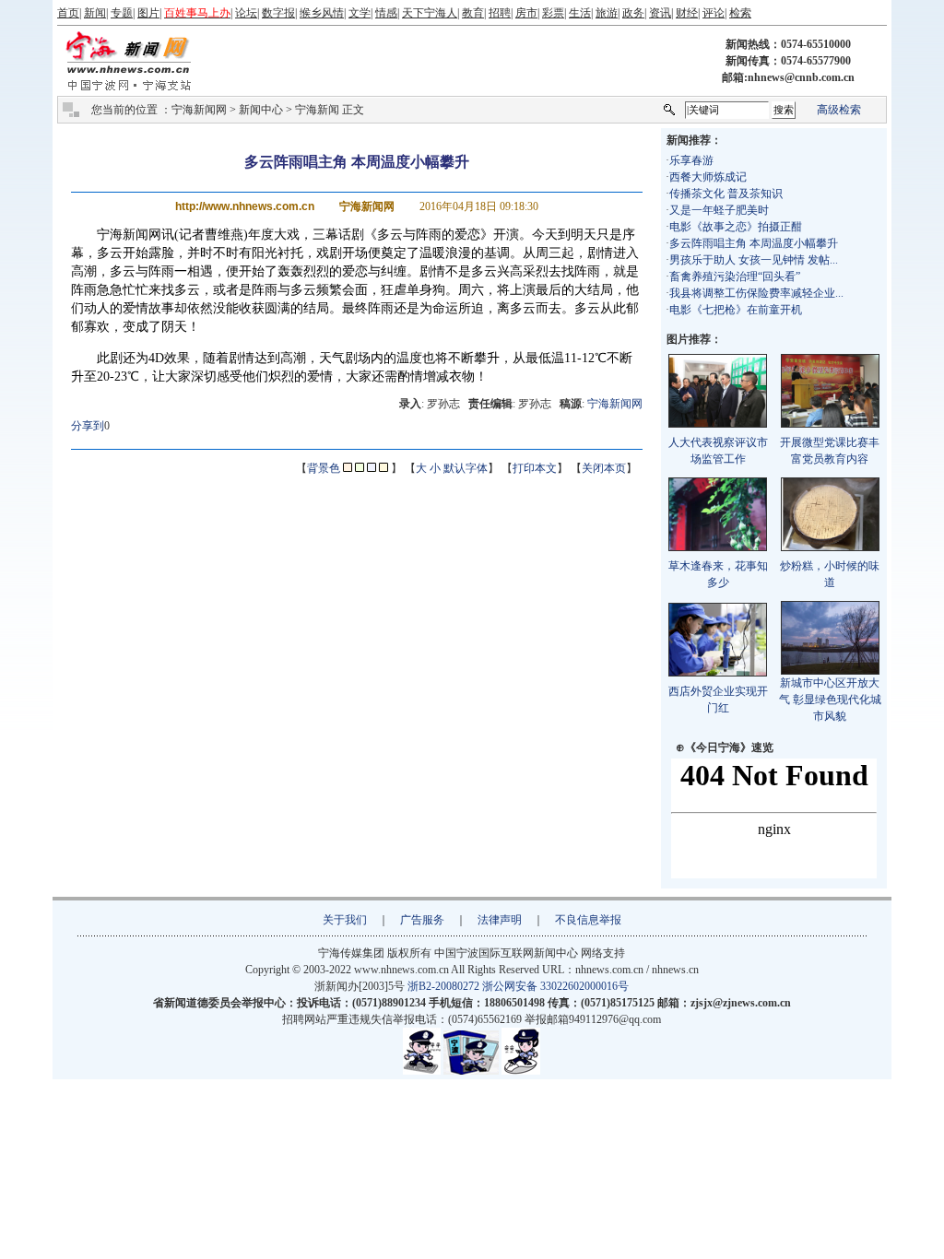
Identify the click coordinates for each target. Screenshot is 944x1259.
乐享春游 (691, 160)
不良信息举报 (588, 919)
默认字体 (465, 468)
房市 (526, 12)
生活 (580, 12)
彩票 (553, 12)
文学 (359, 12)
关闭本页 (604, 468)
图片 (148, 12)
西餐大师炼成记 (708, 177)
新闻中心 (261, 109)
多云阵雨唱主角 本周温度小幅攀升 (753, 243)
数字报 (278, 12)
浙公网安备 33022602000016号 (555, 986)
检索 (740, 12)
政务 (633, 12)
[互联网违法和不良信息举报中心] (471, 1071)
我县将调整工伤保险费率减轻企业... (756, 293)
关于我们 (345, 919)
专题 (122, 12)
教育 (473, 12)
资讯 (660, 12)
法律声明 (500, 919)
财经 (687, 12)
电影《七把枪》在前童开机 (735, 309)
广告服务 (422, 919)
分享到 (87, 425)
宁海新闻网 (199, 109)
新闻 (95, 12)
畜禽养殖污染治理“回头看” (734, 276)
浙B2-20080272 (443, 986)
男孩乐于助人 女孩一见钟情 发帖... (753, 259)
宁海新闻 (317, 109)
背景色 (323, 468)
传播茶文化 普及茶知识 (726, 193)
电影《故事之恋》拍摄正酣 (735, 226)
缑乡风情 (322, 12)
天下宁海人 (429, 12)
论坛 (246, 12)
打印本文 (535, 468)
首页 (68, 12)
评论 (713, 12)
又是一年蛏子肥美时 (719, 210)
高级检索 (839, 109)
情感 (386, 12)
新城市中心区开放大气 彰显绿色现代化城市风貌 (830, 700)
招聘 (500, 12)
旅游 (607, 12)
